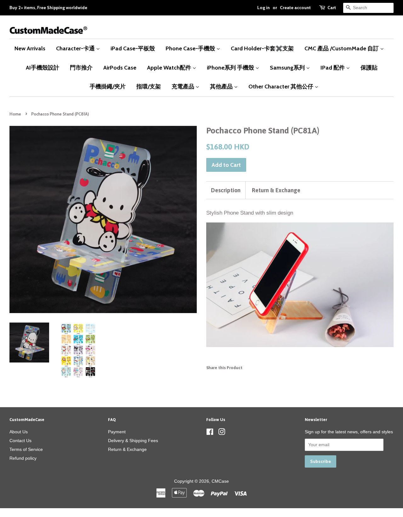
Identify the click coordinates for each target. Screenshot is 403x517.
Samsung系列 (288, 67)
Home (15, 114)
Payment (117, 431)
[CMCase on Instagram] (221, 433)
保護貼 (368, 67)
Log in (263, 7)
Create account (295, 7)
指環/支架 (148, 86)
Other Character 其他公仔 (281, 86)
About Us (18, 431)
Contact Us (20, 440)
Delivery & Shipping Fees (133, 440)
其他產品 (222, 86)
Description (226, 190)
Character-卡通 (76, 48)
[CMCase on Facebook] (209, 433)
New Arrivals (29, 48)
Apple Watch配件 (169, 67)
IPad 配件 (333, 67)
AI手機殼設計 (42, 67)
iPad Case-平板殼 (133, 48)
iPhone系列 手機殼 (231, 67)
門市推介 (81, 67)
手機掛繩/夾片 (108, 86)
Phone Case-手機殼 (191, 48)
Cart (331, 7)
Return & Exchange (276, 190)
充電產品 (184, 86)
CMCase (220, 481)
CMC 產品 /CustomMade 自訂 (342, 48)
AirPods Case (119, 67)
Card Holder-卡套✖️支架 (262, 48)
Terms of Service (26, 449)
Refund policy (23, 458)
